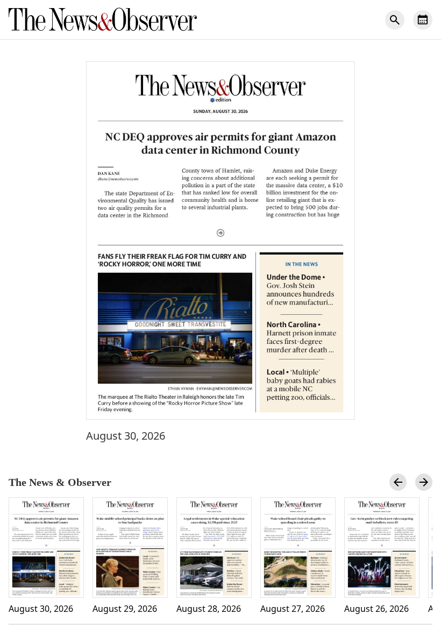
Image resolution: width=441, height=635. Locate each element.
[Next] (423, 482)
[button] (220, 240)
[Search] (394, 20)
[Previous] (398, 482)
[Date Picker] (422, 20)
